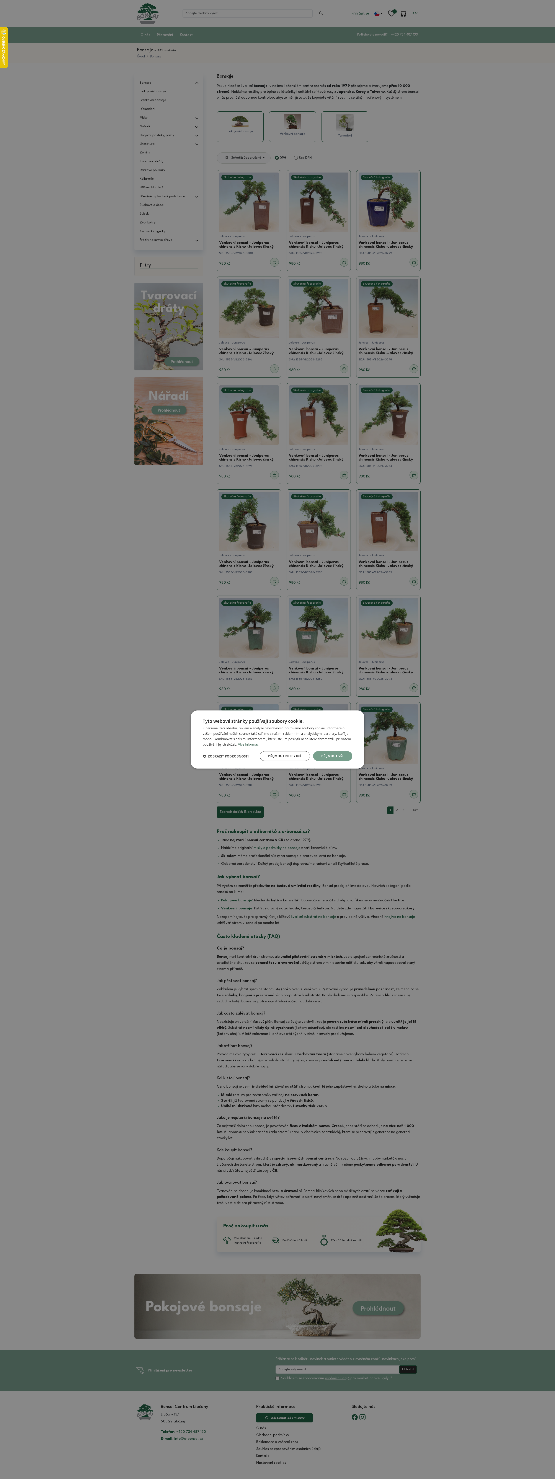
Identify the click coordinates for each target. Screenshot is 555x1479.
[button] (226, 756)
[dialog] (277, 739)
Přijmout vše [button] (332, 756)
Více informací (248, 744)
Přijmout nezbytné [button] (285, 756)
